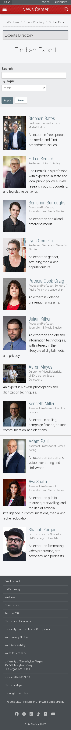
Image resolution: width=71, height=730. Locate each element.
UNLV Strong (12, 589)
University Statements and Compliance (28, 629)
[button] (4, 9)
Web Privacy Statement (18, 637)
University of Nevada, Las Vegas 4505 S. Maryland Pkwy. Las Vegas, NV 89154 (24, 665)
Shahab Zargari (35, 544)
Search (7, 69)
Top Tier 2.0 (12, 613)
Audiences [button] (61, 2)
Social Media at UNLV (35, 724)
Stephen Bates (35, 133)
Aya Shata (35, 500)
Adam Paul (35, 456)
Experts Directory (34, 22)
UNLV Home (12, 22)
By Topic (8, 81)
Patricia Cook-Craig (35, 294)
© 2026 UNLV (14, 702)
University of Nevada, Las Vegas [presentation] (6, 2)
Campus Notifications (18, 621)
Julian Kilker (35, 337)
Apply (7, 100)
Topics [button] (46, 2)
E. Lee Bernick (35, 175)
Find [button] (66, 9)
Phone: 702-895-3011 (17, 677)
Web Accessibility (15, 645)
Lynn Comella (35, 255)
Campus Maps (13, 685)
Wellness (10, 597)
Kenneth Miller (35, 416)
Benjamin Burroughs (35, 216)
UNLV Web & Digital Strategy (50, 702)
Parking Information (17, 693)
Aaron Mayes (35, 379)
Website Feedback (15, 653)
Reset (21, 100)
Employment (12, 581)
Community (12, 605)
